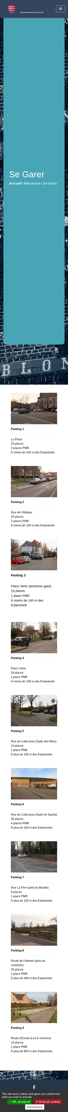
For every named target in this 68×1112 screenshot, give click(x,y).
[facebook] (34, 1087)
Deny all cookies (49, 1101)
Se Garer (50, 183)
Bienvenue (32, 183)
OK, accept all (20, 1101)
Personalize (34, 1107)
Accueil (15, 183)
